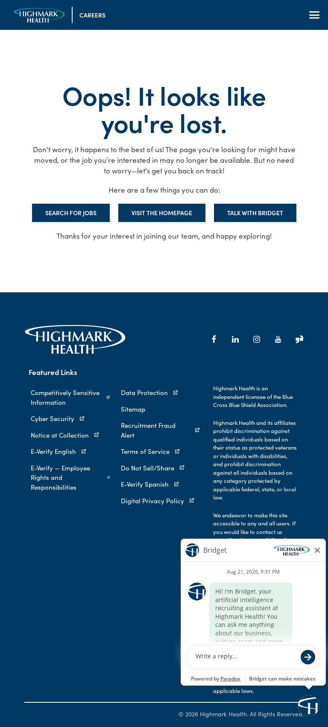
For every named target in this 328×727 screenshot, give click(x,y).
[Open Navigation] (314, 15)
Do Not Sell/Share (147, 468)
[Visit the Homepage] (39, 15)
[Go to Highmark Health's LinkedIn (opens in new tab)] (235, 339)
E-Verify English (53, 451)
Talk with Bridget (255, 212)
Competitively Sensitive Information (65, 397)
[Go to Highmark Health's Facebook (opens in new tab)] (214, 339)
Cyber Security (52, 418)
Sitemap (133, 409)
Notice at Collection (60, 435)
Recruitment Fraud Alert (148, 430)
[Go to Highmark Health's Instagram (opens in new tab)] (256, 339)
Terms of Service (145, 451)
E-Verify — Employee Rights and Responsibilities (60, 477)
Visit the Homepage (162, 212)
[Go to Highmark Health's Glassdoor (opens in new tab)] (299, 339)
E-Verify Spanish (145, 484)
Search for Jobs (71, 212)
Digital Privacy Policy (152, 500)
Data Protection (144, 392)
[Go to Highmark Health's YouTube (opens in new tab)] (278, 339)
